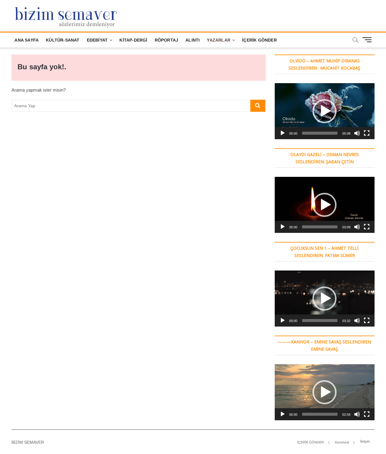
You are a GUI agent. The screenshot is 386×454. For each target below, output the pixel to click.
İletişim (365, 441)
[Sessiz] (357, 133)
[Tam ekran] (367, 133)
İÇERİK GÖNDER (259, 40)
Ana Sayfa (26, 40)
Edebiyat (97, 40)
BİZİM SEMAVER (27, 442)
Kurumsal (342, 442)
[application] (325, 111)
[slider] (319, 133)
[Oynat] (283, 133)
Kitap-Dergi (133, 40)
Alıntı (192, 40)
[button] (324, 111)
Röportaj (167, 40)
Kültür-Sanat (62, 40)
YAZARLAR (218, 40)
